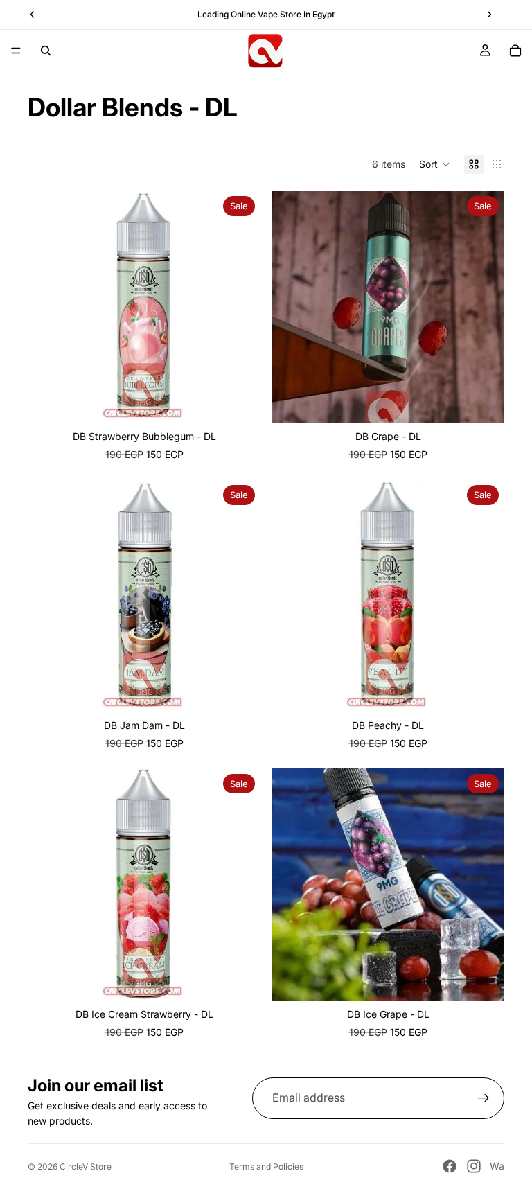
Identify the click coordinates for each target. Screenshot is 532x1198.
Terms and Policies (266, 1166)
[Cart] (515, 50)
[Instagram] (474, 1166)
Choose (250, 401)
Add (250, 979)
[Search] (45, 50)
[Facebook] (449, 1166)
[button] (434, 164)
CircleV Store (86, 1166)
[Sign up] (483, 1098)
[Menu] (16, 51)
